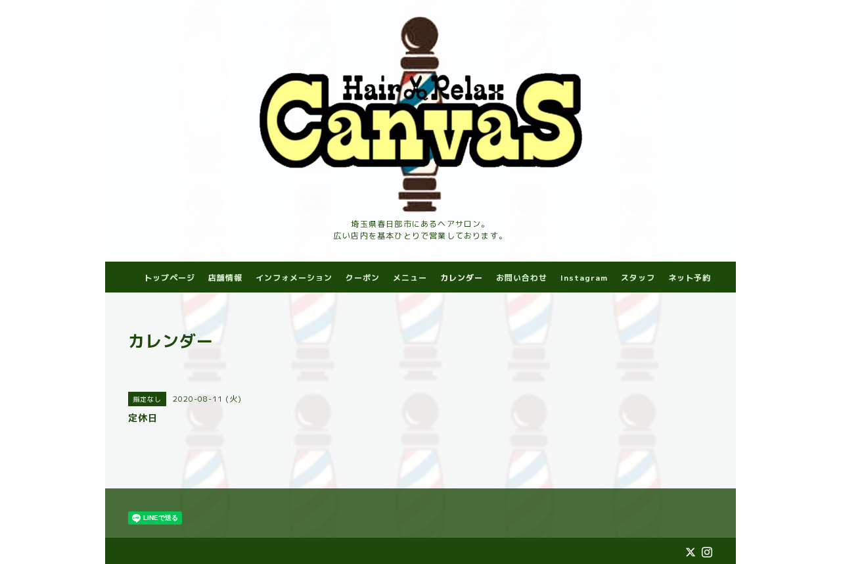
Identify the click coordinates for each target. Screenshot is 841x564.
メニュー (410, 277)
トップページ (169, 277)
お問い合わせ (521, 277)
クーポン (363, 277)
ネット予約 (689, 277)
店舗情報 (225, 277)
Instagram (584, 277)
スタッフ (638, 277)
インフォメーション (294, 277)
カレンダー (461, 277)
